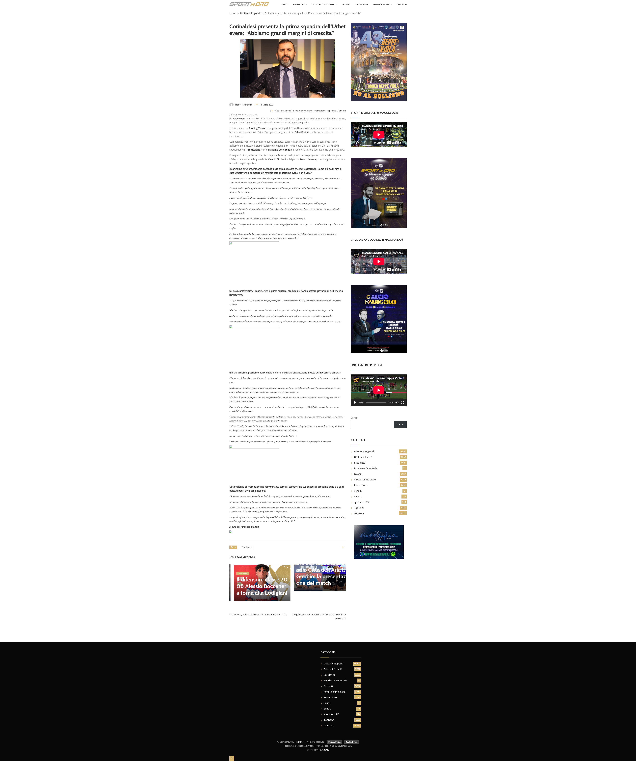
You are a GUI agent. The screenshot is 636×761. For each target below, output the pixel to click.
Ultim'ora (341, 110)
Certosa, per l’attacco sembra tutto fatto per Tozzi (259, 614)
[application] (379, 390)
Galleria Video (381, 4)
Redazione (298, 4)
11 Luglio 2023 (266, 104)
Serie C (358, 496)
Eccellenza (238, 574)
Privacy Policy (334, 742)
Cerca (354, 417)
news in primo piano (303, 110)
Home (285, 4)
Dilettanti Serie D (363, 457)
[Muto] (397, 402)
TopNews (331, 110)
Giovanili (346, 4)
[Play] (355, 402)
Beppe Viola (362, 4)
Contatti (402, 4)
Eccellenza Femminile (365, 468)
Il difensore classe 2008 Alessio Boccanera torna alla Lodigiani (257, 586)
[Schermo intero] (402, 402)
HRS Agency (323, 749)
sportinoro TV (361, 502)
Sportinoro (300, 741)
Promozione (319, 110)
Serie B (358, 490)
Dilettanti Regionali (323, 4)
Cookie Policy (351, 742)
